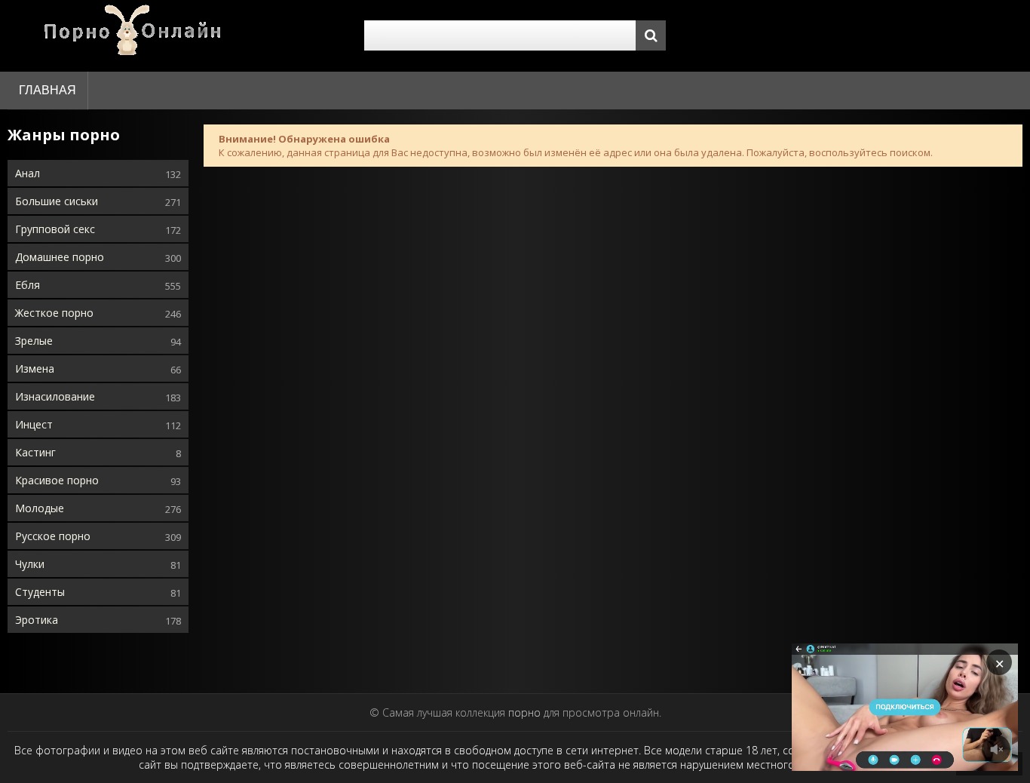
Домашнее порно (59, 257)
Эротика (36, 620)
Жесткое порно (54, 313)
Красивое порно (57, 480)
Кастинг (35, 452)
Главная (47, 90)
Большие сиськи (56, 201)
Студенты (40, 592)
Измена (34, 368)
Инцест (34, 424)
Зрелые (34, 340)
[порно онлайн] (136, 36)
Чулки (29, 564)
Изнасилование (55, 396)
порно (524, 712)
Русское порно (52, 536)
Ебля (27, 285)
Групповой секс (55, 229)
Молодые (39, 508)
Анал (27, 173)
